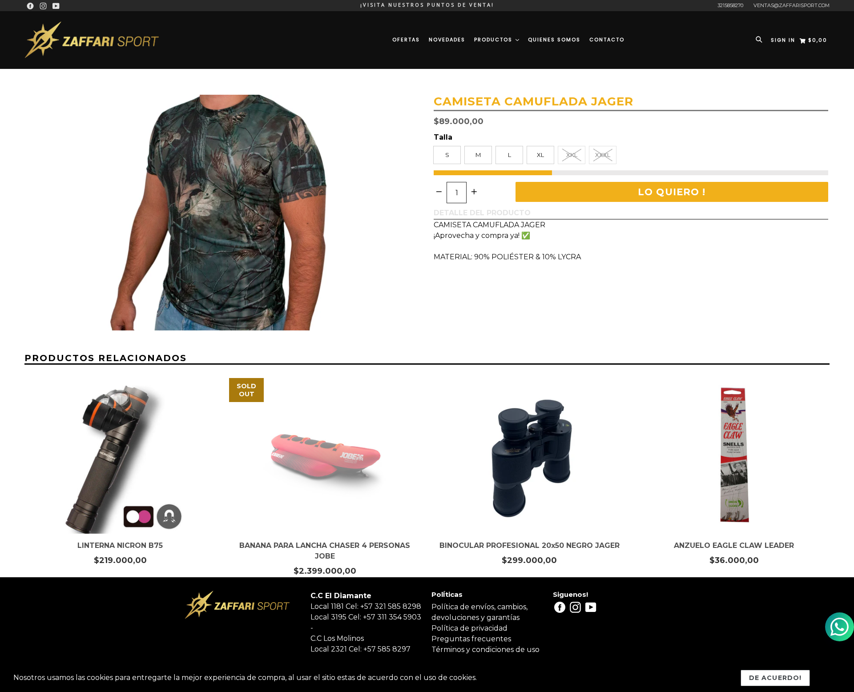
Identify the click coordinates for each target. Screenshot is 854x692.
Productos (494, 39)
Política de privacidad (469, 628)
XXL (571, 154)
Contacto (606, 39)
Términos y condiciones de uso (485, 649)
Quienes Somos (554, 39)
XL (540, 154)
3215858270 (730, 5)
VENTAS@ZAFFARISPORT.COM (791, 5)
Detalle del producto (482, 213)
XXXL (602, 154)
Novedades (447, 39)
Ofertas (406, 39)
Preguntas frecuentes (471, 639)
